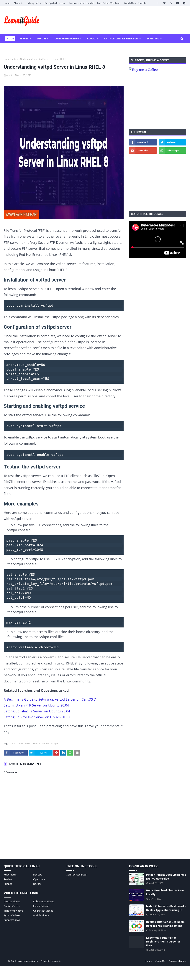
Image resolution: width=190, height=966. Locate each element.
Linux (20, 743)
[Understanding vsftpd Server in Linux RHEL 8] (64, 153)
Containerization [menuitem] (67, 38)
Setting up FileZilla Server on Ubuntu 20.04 (37, 711)
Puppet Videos (12, 920)
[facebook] (158, 3)
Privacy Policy (34, 3)
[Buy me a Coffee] (143, 69)
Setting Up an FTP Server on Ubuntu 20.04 (36, 705)
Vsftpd (15, 59)
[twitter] (164, 3)
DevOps (37, 874)
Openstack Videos (43, 910)
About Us (18, 3)
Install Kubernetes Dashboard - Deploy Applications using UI (166, 908)
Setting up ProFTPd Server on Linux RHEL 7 (37, 717)
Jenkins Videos (41, 906)
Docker (37, 883)
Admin (9, 75)
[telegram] (184, 3)
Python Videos (12, 915)
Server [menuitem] (24, 38)
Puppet (8, 883)
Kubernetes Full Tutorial (81, 3)
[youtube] (177, 3)
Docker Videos (11, 906)
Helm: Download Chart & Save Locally (165, 892)
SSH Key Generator (76, 874)
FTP (13, 743)
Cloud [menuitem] (91, 38)
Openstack (39, 879)
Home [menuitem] (10, 38)
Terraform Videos (13, 910)
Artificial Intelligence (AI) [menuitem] (121, 38)
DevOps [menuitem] (41, 38)
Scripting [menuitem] (153, 38)
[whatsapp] (171, 3)
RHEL (27, 743)
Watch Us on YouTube (135, 3)
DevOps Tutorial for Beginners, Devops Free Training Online (165, 923)
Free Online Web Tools (108, 3)
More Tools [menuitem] (14, 47)
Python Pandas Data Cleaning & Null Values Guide (166, 876)
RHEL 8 (36, 743)
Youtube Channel (177, 960)
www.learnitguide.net (28, 960)
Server (45, 743)
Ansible (8, 879)
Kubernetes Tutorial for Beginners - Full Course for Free (163, 941)
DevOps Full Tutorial (55, 3)
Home (7, 3)
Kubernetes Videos (43, 901)
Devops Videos (12, 901)
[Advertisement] (157, 100)
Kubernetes (10, 874)
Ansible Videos (41, 915)
